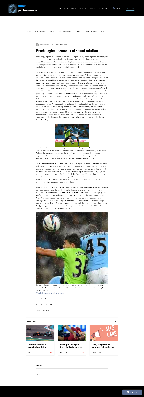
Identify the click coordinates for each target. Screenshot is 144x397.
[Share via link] (51, 304)
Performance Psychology (65, 31)
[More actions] (107, 44)
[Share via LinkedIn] (46, 304)
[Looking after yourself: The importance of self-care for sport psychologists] (104, 333)
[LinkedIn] (103, 8)
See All (116, 321)
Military (79, 31)
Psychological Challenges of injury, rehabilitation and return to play (72, 345)
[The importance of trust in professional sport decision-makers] (40, 333)
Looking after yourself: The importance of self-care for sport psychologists (103, 345)
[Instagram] (109, 8)
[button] (115, 31)
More (102, 31)
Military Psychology (91, 31)
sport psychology (40, 31)
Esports (51, 31)
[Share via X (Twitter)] (41, 304)
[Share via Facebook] (37, 304)
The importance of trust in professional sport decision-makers (37, 345)
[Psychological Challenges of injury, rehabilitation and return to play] (72, 333)
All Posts (28, 31)
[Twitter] (106, 8)
